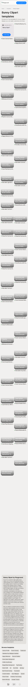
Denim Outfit (5, 668)
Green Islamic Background (8, 659)
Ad (10, 668)
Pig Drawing (19, 665)
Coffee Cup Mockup (7, 662)
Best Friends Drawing (7, 670)
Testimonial (22, 650)
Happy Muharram (6, 656)
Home (3, 8)
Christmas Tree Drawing (16, 676)
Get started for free (21, 2)
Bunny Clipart (16, 8)
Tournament (17, 670)
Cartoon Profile (5, 650)
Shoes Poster (5, 676)
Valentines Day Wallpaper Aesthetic (10, 653)
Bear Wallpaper (15, 673)
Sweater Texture (15, 679)
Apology (22, 668)
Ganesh (22, 673)
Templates (9, 8)
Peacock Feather (16, 656)
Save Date (15, 668)
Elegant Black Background (8, 665)
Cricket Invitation (6, 673)
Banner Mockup (6, 679)
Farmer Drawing (14, 650)
